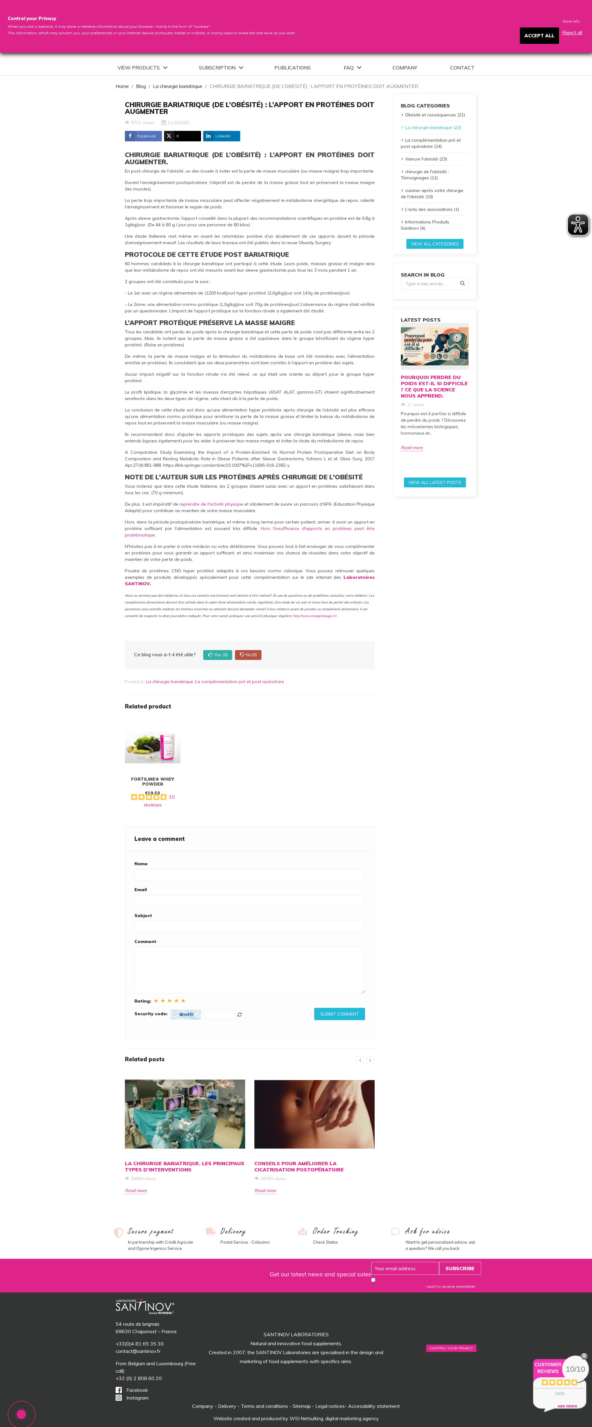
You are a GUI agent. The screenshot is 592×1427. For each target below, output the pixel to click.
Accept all (539, 36)
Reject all (572, 32)
